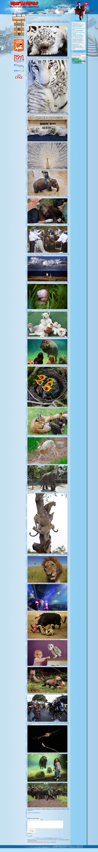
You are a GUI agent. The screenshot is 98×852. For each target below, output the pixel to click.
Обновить (29, 833)
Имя (42, 819)
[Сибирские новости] (19, 67)
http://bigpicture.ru (36, 812)
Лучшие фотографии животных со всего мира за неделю (44, 15)
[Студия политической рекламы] (19, 51)
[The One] (19, 79)
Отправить (29, 835)
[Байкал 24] (19, 71)
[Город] (19, 62)
